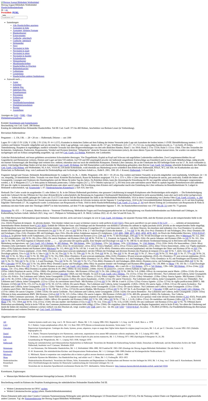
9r (142, 202)
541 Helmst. (114, 243)
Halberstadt (135, 170)
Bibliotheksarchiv (21, 68)
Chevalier (10, 263)
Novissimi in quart (21, 51)
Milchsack (187, 235)
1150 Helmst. (132, 243)
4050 (143, 233)
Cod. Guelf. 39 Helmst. (69, 165)
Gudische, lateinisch (22, 40)
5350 (121, 307)
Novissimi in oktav (21, 53)
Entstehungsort (19, 92)
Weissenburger (19, 61)
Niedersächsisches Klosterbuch (60, 187)
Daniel (148, 263)
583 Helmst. (179, 266)
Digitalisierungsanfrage (11, 118)
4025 (155, 233)
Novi (15, 45)
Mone (171, 263)
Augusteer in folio (21, 28)
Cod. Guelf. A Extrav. (186, 197)
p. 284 (199, 197)
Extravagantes (19, 35)
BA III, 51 (162, 206)
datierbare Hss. (19, 90)
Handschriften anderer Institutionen (28, 76)
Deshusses (6, 299)
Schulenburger (19, 58)
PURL (15, 12)
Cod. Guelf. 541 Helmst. (161, 165)
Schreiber (17, 84)
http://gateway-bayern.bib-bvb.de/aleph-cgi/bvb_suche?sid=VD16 (141, 366)
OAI (16, 115)
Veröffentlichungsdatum (23, 102)
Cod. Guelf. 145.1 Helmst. (41, 243)
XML (22, 115)
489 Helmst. (109, 266)
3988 (126, 233)
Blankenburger (19, 33)
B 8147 (201, 233)
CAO (115, 223)
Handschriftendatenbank (12, 7)
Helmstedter (18, 43)
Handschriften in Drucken (24, 66)
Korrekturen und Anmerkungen (23, 123)
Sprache (16, 100)
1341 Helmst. (149, 243)
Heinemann (6, 210)
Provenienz (18, 95)
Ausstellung (18, 110)
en (7, 10)
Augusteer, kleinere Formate (25, 30)
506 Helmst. (79, 243)
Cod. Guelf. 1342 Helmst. (12, 167)
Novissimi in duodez (22, 56)
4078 (149, 233)
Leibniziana (18, 71)
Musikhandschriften (22, 63)
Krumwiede (34, 187)
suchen (44, 388)
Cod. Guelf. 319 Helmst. (112, 218)
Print (29, 115)
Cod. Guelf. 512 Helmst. (74, 152)
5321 (120, 223)
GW (88, 307)
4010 (138, 233)
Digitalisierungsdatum (22, 105)
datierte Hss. (18, 87)
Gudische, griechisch (22, 38)
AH (54, 230)
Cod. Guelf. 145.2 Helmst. (77, 266)
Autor (15, 82)
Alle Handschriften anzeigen (25, 25)
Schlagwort (18, 97)
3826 (43, 225)
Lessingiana (18, 73)
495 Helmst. (63, 243)
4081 (121, 233)
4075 (132, 233)
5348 (93, 307)
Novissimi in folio (21, 48)
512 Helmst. (96, 243)
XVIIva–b (5, 235)
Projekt (16, 107)
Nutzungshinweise (33, 398)
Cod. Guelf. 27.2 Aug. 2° (128, 202)
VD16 (195, 233)
